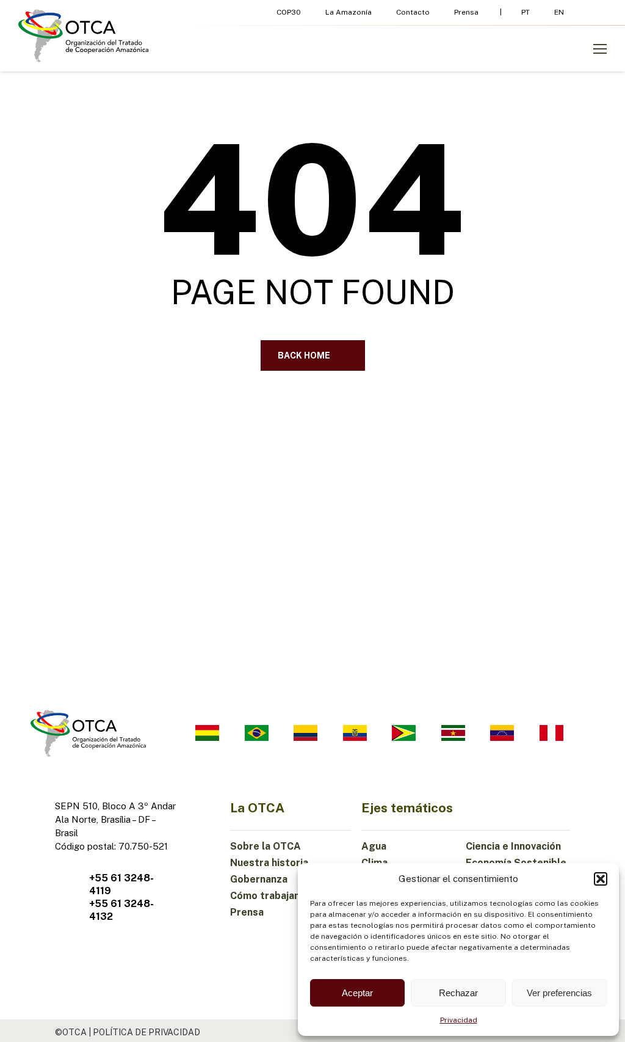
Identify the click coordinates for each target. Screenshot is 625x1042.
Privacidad (458, 1020)
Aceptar (357, 993)
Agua (373, 846)
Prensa (247, 912)
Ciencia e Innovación (513, 846)
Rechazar (458, 993)
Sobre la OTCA (265, 846)
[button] (600, 879)
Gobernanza (258, 879)
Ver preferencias (559, 993)
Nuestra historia (269, 863)
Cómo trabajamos (272, 896)
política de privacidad (146, 1032)
